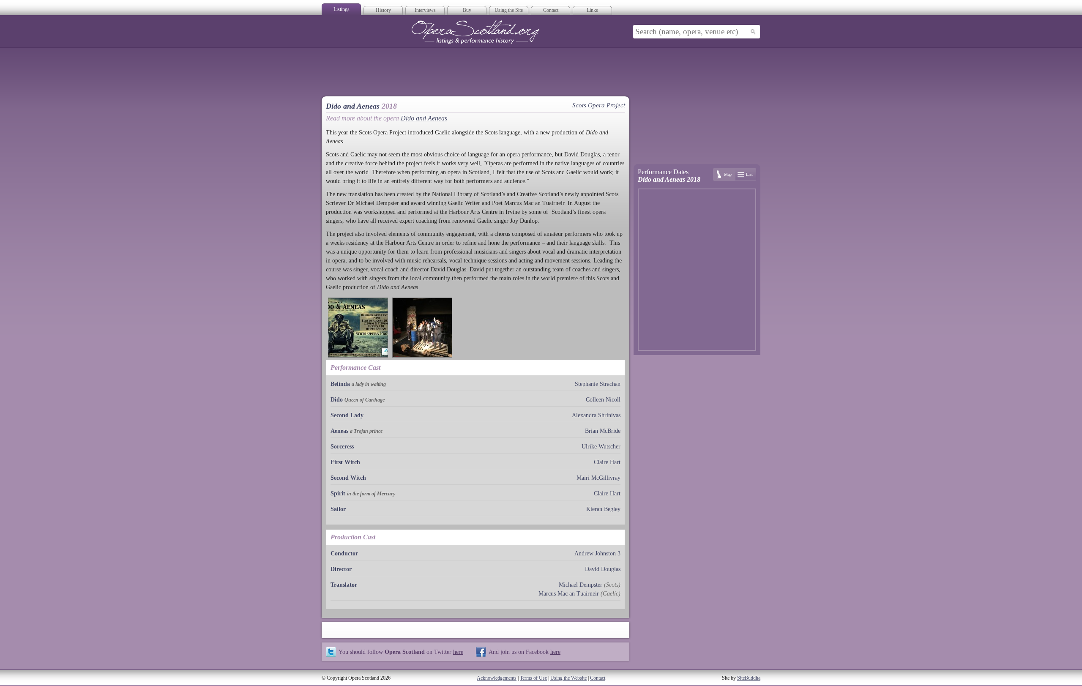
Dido (337, 399)
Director (341, 569)
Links (592, 10)
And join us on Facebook (524, 651)
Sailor (338, 509)
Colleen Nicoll (603, 399)
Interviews (425, 10)
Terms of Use (533, 678)
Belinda (340, 384)
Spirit (338, 493)
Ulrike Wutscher (601, 446)
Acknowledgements (496, 678)
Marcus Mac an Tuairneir (568, 593)
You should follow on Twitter (401, 651)
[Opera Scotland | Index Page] (475, 32)
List (749, 174)
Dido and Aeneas (424, 118)
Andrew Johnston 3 (597, 553)
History (383, 10)
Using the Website (568, 678)
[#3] (422, 328)
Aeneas (339, 431)
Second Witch (348, 478)
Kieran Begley (603, 509)
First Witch (345, 462)
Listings (341, 9)
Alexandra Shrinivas (596, 415)
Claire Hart (607, 462)
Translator (344, 585)
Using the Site (509, 10)
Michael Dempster (580, 585)
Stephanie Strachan (597, 384)
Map (728, 174)
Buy (467, 10)
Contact (550, 10)
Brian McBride (602, 431)
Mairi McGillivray (598, 478)
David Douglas (602, 569)
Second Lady (347, 415)
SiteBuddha (748, 678)
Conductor (344, 553)
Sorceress (342, 446)
